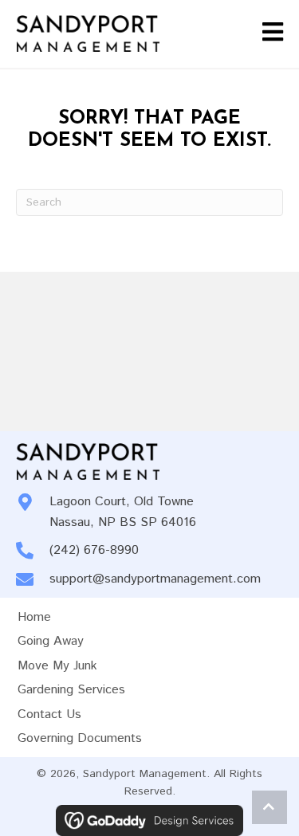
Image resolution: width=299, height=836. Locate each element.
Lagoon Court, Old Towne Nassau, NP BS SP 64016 (122, 512)
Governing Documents (80, 738)
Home (34, 617)
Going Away (51, 641)
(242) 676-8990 (94, 550)
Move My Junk (57, 666)
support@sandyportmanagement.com (155, 579)
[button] (269, 807)
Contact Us (49, 714)
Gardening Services (71, 690)
